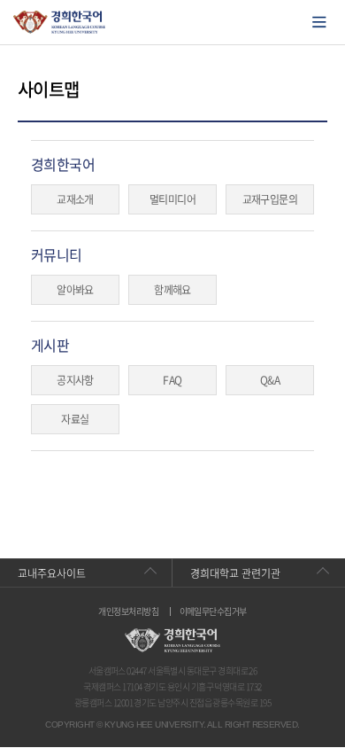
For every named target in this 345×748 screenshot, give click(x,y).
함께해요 (172, 290)
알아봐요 (75, 290)
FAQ (172, 380)
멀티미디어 (173, 199)
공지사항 (75, 380)
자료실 (74, 419)
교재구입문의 (270, 199)
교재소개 (75, 199)
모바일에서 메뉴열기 (319, 22)
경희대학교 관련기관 (235, 573)
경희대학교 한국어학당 (59, 22)
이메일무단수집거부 (213, 611)
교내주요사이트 (52, 573)
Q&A (270, 380)
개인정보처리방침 (128, 611)
